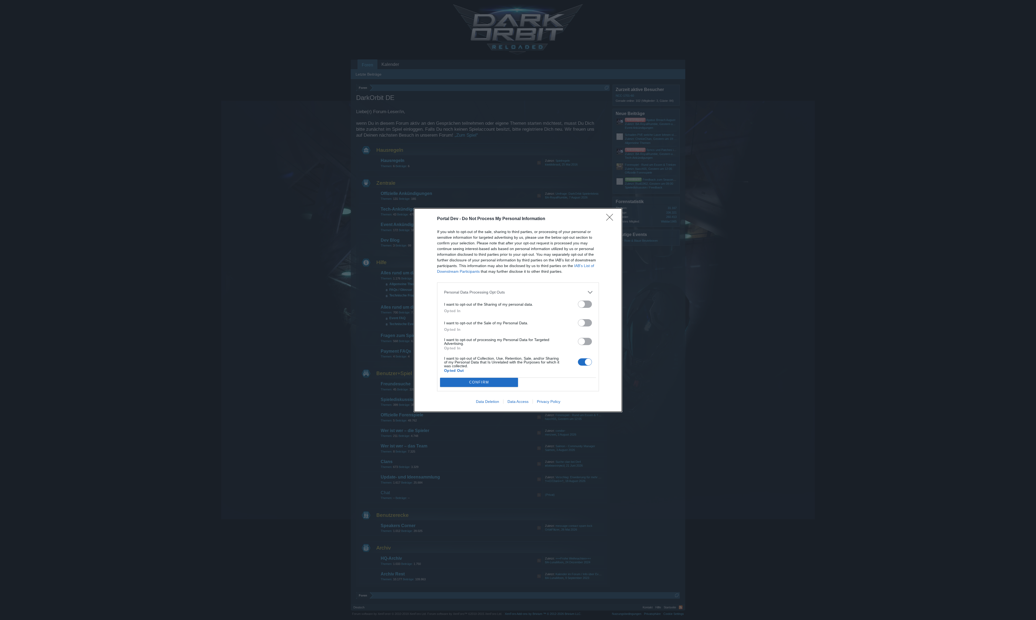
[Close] (611, 219)
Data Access (518, 401)
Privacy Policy (548, 401)
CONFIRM (479, 382)
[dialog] (518, 310)
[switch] (585, 304)
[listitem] (518, 292)
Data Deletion (487, 401)
